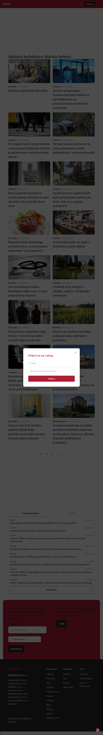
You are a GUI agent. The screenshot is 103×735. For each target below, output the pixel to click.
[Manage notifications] (98, 730)
